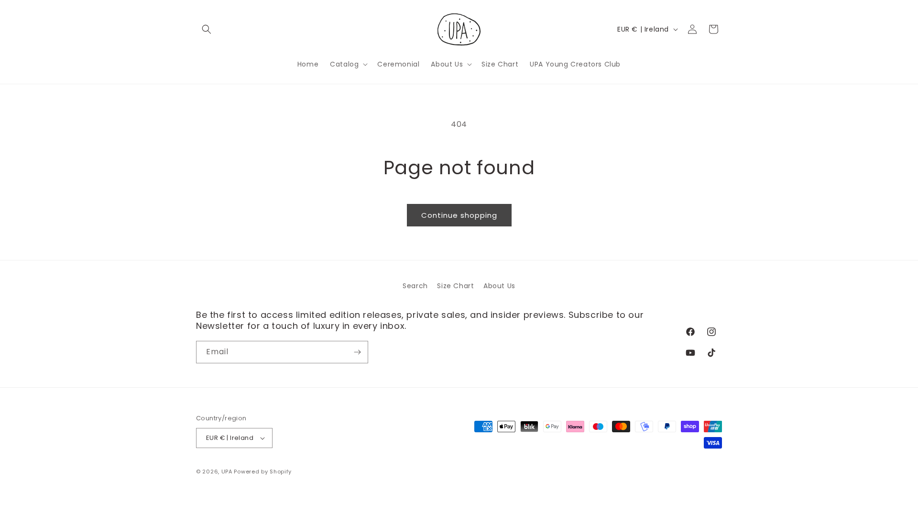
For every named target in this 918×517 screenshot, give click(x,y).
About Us (499, 286)
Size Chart (455, 286)
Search (415, 286)
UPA (226, 471)
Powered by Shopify (263, 471)
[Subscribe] (357, 352)
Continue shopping (459, 215)
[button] (206, 29)
